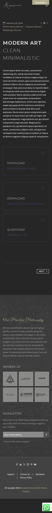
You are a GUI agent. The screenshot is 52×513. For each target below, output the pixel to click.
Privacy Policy (26, 478)
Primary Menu (46, 5)
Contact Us (17, 235)
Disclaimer (40, 474)
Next (42, 271)
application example (25, 204)
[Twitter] (24, 464)
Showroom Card (21, 168)
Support (10, 474)
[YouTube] (35, 464)
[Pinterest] (31, 464)
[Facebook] (17, 464)
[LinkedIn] (21, 464)
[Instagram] (28, 464)
